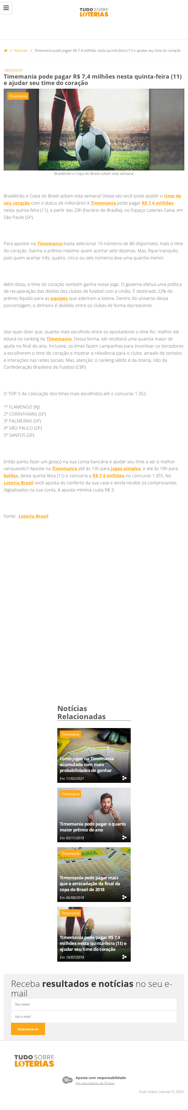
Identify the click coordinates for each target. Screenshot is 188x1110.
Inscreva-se (28, 1028)
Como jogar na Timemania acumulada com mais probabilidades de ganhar (87, 764)
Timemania (18, 96)
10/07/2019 (13, 70)
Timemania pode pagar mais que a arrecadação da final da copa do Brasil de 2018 (90, 883)
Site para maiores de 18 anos (95, 1083)
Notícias (20, 50)
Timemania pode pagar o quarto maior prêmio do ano (93, 827)
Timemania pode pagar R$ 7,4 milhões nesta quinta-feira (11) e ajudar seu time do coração (93, 943)
